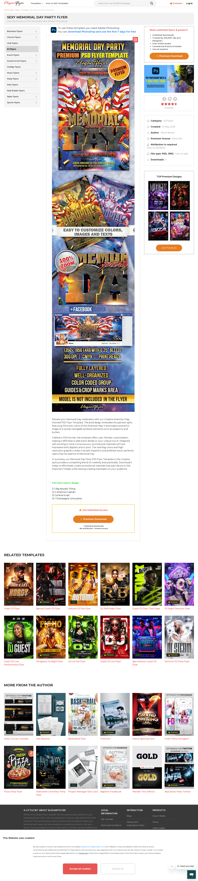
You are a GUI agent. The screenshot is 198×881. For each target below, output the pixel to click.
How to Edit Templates (57, 3)
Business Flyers (14, 31)
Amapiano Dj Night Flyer (49, 661)
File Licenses (107, 819)
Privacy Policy (56, 856)
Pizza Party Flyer (13, 791)
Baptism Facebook (110, 791)
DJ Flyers (168, 121)
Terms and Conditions (111, 825)
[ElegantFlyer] (14, 3)
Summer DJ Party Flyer (177, 661)
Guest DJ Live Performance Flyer (14, 663)
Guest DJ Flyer (12, 608)
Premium (177, 3)
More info (177, 138)
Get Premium (169, 248)
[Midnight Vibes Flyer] (158, 195)
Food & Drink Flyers (16, 61)
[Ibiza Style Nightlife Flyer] (158, 226)
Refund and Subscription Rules (135, 824)
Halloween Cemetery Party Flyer (50, 793)
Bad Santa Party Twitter (178, 791)
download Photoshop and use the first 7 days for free (102, 31)
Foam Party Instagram (177, 738)
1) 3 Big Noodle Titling (63, 489)
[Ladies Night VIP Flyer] (180, 226)
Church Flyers (14, 37)
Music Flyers (13, 73)
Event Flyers (13, 55)
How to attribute (156, 147)
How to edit (181, 153)
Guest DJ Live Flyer (110, 661)
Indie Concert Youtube (16, 738)
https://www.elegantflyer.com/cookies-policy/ (106, 853)
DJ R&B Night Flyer (110, 608)
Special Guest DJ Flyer (48, 608)
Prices (155, 822)
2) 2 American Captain (64, 492)
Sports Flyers (13, 102)
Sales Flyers (13, 96)
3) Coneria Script (61, 495)
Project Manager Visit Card (83, 791)
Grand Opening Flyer (143, 738)
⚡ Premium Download (93, 519)
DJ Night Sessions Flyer (177, 608)
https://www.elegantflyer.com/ (93, 847)
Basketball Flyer (77, 738)
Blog (129, 816)
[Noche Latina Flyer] (180, 195)
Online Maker (159, 828)
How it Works (159, 816)
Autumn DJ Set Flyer (79, 608)
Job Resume (43, 738)
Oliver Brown (168, 132)
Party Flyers (13, 79)
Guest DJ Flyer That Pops (146, 608)
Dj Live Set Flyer (77, 661)
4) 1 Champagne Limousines (67, 498)
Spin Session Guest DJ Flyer (144, 663)
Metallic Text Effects (143, 791)
